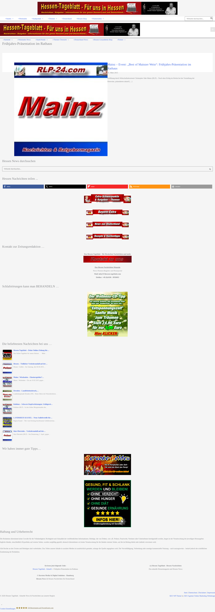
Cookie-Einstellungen (7, 609)
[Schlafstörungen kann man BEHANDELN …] (107, 314)
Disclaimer (202, 593)
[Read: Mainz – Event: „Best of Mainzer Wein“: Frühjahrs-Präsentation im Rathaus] (61, 109)
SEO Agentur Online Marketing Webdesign (199, 596)
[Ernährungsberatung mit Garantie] (107, 503)
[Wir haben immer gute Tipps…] (107, 464)
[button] (12, 19)
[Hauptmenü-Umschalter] (212, 29)
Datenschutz (192, 593)
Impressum (211, 593)
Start (185, 593)
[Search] (211, 19)
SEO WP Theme (175, 596)
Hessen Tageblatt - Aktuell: (42, 569)
